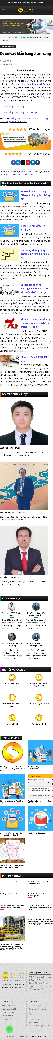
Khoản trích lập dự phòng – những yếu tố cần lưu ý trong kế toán (35, 323)
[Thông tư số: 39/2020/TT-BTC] (9, 361)
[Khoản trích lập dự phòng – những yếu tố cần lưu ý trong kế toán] (9, 323)
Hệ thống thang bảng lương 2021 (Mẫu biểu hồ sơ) (35, 254)
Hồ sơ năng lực (35, 1005)
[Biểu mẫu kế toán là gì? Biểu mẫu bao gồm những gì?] (9, 195)
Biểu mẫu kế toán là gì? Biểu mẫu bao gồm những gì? (35, 195)
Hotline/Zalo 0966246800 (34, 1020)
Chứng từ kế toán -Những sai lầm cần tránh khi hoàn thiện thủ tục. (35, 288)
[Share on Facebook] (13, 162)
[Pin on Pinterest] (28, 162)
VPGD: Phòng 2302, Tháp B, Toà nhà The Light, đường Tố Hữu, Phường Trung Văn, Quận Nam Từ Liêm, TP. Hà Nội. (40, 983)
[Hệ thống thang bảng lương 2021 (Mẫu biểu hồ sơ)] (9, 254)
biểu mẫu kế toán (27, 174)
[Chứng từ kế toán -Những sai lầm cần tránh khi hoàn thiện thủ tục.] (9, 289)
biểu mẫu (16, 174)
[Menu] (3, 10)
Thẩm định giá (8, 1015)
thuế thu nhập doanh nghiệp (30, 84)
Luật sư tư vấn (8, 1012)
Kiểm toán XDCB (9, 1009)
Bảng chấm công (6, 174)
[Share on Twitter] (18, 162)
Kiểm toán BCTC (9, 1005)
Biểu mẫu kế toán (8, 46)
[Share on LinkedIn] (32, 162)
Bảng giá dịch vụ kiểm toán (38, 1010)
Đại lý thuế (6, 1019)
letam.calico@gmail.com (39, 1025)
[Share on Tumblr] (37, 162)
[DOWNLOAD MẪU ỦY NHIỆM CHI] (9, 230)
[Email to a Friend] (23, 162)
